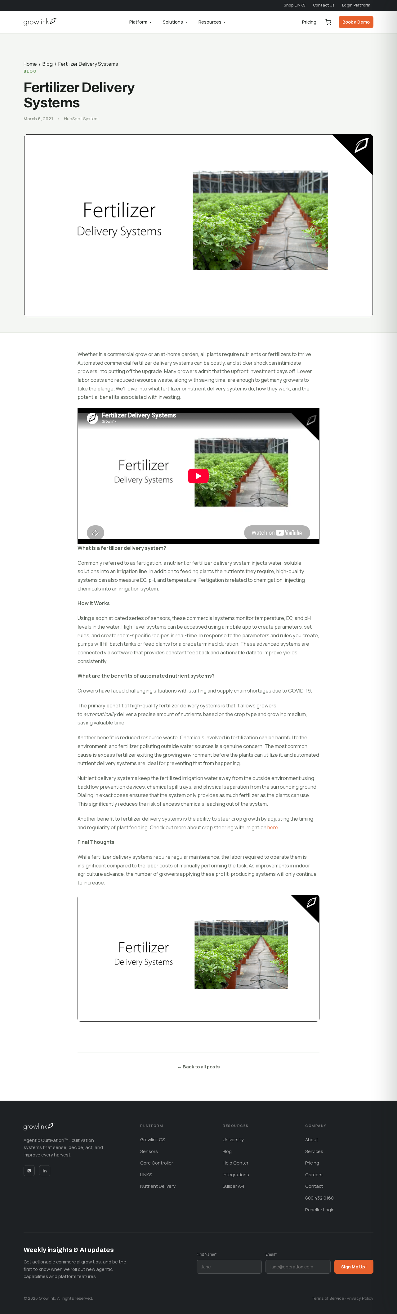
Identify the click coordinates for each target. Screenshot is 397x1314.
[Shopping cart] (328, 22)
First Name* (206, 1254)
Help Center (235, 1163)
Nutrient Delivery (158, 1186)
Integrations (236, 1174)
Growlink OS (152, 1139)
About (311, 1139)
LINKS (146, 1174)
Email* (271, 1254)
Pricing (309, 22)
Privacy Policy (360, 1298)
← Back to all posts (198, 1066)
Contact (314, 1186)
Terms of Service (328, 1298)
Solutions (173, 22)
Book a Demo (356, 22)
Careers (314, 1174)
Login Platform (356, 5)
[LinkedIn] (44, 1170)
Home (30, 63)
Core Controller (156, 1163)
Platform (138, 22)
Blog (47, 63)
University (233, 1139)
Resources (209, 22)
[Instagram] (29, 1170)
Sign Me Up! (354, 1267)
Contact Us (324, 5)
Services (314, 1151)
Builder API (233, 1186)
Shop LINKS (295, 5)
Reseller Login (320, 1209)
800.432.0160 (319, 1198)
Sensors (149, 1151)
